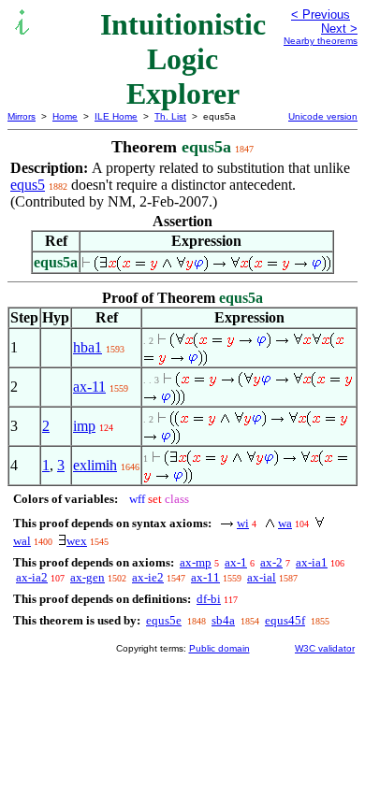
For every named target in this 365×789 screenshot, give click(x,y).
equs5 (27, 185)
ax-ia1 (312, 562)
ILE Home (116, 116)
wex (76, 541)
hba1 (87, 347)
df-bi (209, 599)
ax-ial (261, 577)
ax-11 (89, 386)
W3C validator (325, 648)
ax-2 (271, 562)
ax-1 (236, 562)
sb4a (223, 620)
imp (84, 426)
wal (22, 541)
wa (285, 523)
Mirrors (21, 116)
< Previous (320, 14)
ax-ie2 (148, 577)
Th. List (170, 116)
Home (65, 116)
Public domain (219, 648)
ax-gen (87, 577)
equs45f (285, 620)
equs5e (164, 620)
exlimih (95, 465)
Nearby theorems (321, 41)
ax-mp (196, 562)
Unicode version (323, 116)
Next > (339, 29)
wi (243, 523)
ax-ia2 (32, 577)
